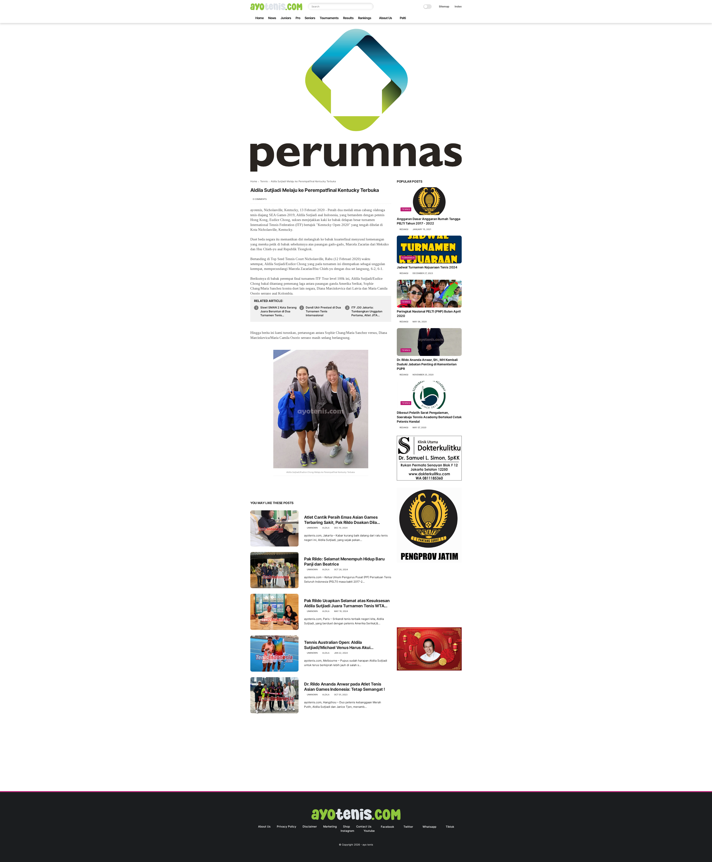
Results (348, 18)
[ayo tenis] (276, 9)
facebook (387, 826)
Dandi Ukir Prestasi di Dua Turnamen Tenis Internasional (323, 311)
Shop (346, 826)
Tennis (264, 181)
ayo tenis (367, 844)
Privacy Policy (286, 826)
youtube (369, 831)
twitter (408, 826)
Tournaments (329, 18)
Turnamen (408, 257)
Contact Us (363, 826)
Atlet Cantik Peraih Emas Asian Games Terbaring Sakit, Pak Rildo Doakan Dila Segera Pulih (341, 520)
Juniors (286, 18)
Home (259, 18)
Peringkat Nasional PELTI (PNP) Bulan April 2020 (429, 314)
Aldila (325, 527)
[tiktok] (448, 18)
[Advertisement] (429, 596)
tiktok (450, 826)
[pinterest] (276, 491)
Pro (298, 18)
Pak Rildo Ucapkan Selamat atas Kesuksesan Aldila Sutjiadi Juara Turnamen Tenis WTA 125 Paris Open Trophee (347, 603)
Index (458, 6)
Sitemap (444, 6)
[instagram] (454, 18)
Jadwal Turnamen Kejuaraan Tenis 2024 (427, 267)
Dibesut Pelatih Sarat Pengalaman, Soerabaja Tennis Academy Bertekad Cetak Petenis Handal (429, 417)
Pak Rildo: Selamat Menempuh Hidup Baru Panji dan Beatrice (344, 561)
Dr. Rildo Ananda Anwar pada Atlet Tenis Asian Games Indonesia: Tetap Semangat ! (344, 687)
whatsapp (429, 826)
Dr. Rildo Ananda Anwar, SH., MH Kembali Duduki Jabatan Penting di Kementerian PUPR (427, 364)
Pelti (403, 18)
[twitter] (436, 18)
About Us (385, 18)
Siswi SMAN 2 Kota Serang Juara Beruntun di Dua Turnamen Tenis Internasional (278, 311)
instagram (347, 831)
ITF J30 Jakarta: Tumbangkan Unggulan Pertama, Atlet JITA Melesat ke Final (366, 311)
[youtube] (460, 18)
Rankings (364, 18)
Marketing (330, 826)
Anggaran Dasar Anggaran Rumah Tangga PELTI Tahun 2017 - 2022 (428, 221)
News (272, 18)
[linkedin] (283, 491)
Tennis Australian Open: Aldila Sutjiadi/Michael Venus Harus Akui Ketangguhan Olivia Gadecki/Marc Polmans (346, 645)
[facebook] (430, 18)
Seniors (310, 18)
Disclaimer (310, 826)
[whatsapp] (442, 18)
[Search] (370, 6)
